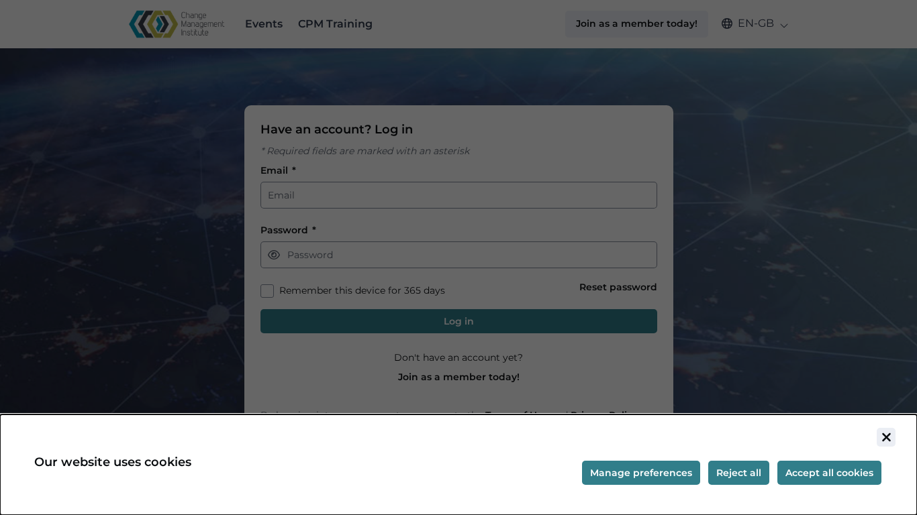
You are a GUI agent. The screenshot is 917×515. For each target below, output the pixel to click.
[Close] (886, 437)
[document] (458, 464)
